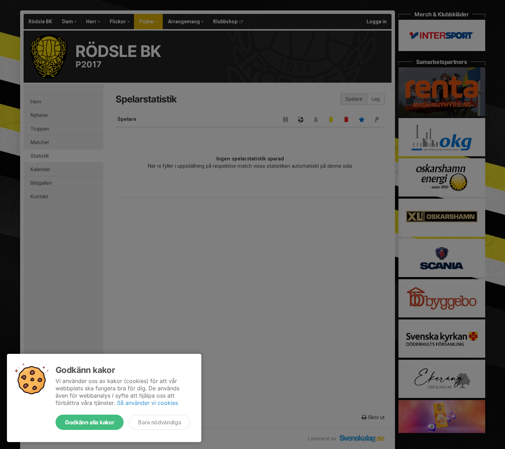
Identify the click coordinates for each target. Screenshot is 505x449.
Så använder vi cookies (147, 402)
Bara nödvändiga (159, 422)
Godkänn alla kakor (89, 422)
